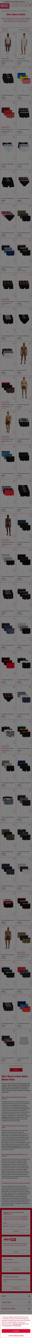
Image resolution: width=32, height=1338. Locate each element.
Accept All (16, 1331)
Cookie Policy (17, 1325)
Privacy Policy (7, 1325)
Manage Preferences (18, 1324)
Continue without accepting (16, 1335)
